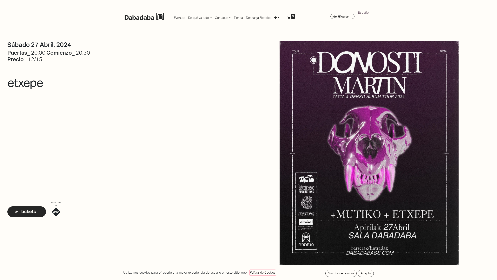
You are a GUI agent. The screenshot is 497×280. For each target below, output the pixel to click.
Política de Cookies (262, 272)
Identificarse (340, 16)
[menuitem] (179, 17)
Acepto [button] (366, 273)
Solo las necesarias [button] (341, 273)
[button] (277, 17)
